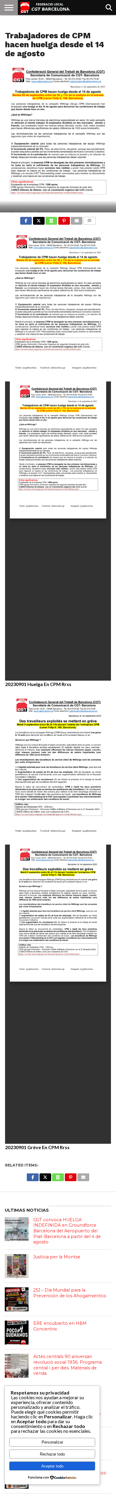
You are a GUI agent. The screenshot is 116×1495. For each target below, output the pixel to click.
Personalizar (52, 1442)
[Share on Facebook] (26, 219)
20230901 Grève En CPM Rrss (37, 1147)
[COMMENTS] (89, 219)
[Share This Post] (38, 219)
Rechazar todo (52, 1454)
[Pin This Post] (64, 219)
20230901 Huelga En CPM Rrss (38, 684)
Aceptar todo (52, 1466)
